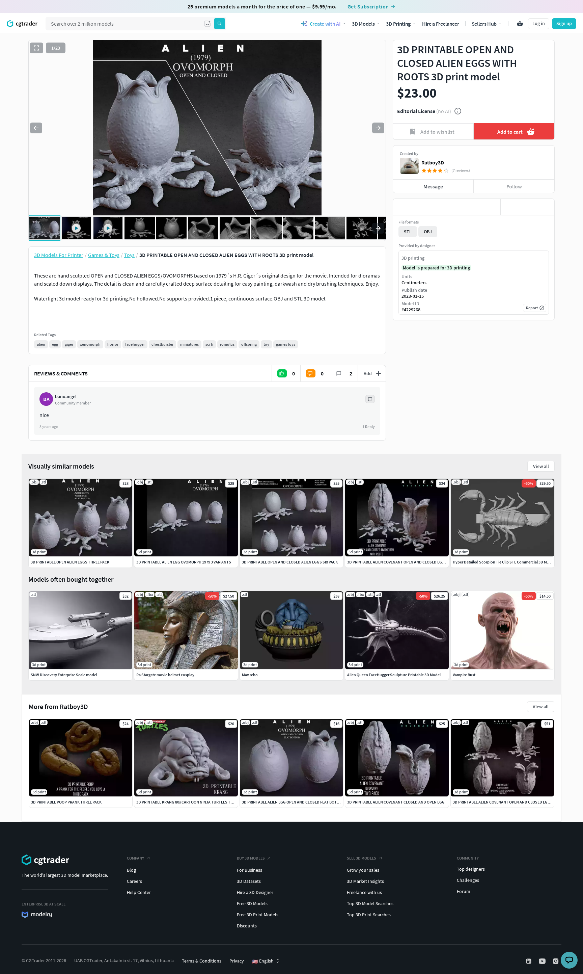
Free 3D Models (252, 903)
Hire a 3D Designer (255, 892)
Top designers (471, 869)
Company (135, 858)
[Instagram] (556, 961)
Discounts (247, 926)
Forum (463, 891)
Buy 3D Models (251, 858)
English (263, 961)
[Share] (527, 207)
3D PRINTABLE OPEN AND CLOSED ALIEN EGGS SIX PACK (290, 561)
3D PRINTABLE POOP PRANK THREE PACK (66, 802)
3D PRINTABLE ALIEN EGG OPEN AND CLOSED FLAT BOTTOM (293, 802)
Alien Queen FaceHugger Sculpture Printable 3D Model (394, 674)
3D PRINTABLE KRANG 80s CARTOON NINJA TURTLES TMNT (187, 802)
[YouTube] (543, 961)
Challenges (468, 880)
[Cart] (520, 23)
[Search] (219, 23)
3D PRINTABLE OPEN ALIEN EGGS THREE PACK (70, 561)
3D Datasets (249, 881)
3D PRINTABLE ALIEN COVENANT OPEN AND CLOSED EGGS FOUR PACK (513, 802)
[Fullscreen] (36, 48)
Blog (131, 870)
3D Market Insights (365, 881)
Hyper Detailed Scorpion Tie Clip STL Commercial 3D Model (504, 561)
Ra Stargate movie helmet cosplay (165, 674)
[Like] (420, 207)
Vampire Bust (464, 674)
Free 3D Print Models (257, 915)
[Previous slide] (36, 128)
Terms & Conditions (201, 961)
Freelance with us (364, 892)
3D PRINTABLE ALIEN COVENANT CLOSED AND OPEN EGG (396, 802)
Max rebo (250, 674)
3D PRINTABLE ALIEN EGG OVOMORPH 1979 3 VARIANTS (183, 561)
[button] (207, 23)
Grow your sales (363, 870)
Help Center (139, 892)
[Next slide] (378, 128)
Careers (134, 881)
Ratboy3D (432, 162)
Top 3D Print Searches (369, 915)
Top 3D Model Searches (370, 903)
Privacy (236, 961)
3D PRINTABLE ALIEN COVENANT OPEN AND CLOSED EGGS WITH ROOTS (408, 561)
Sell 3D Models (361, 858)
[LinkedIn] (529, 961)
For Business (249, 870)
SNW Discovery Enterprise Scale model (64, 674)
